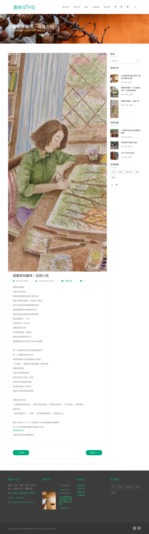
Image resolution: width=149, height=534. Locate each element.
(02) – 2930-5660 (17, 497)
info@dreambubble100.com (22, 502)
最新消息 (77, 7)
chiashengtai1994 (46, 281)
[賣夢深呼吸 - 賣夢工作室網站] (24, 7)
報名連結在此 (18, 430)
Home (10, 30)
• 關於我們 (80, 485)
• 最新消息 (80, 492)
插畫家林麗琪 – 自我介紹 (130, 101)
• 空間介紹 (80, 488)
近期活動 (96, 7)
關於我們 (65, 7)
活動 (137, 172)
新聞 (120, 172)
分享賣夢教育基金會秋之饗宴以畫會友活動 (65, 500)
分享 (113, 172)
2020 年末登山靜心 (128, 153)
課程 (113, 177)
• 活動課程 (80, 495)
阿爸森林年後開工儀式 (129, 142)
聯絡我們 (107, 7)
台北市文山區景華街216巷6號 (22, 493)
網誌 (86, 7)
